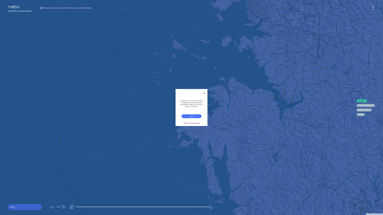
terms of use (195, 123)
